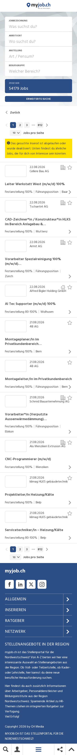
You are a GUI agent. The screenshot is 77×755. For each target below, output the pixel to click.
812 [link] (40, 125)
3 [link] (27, 125)
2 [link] (20, 125)
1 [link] (13, 125)
